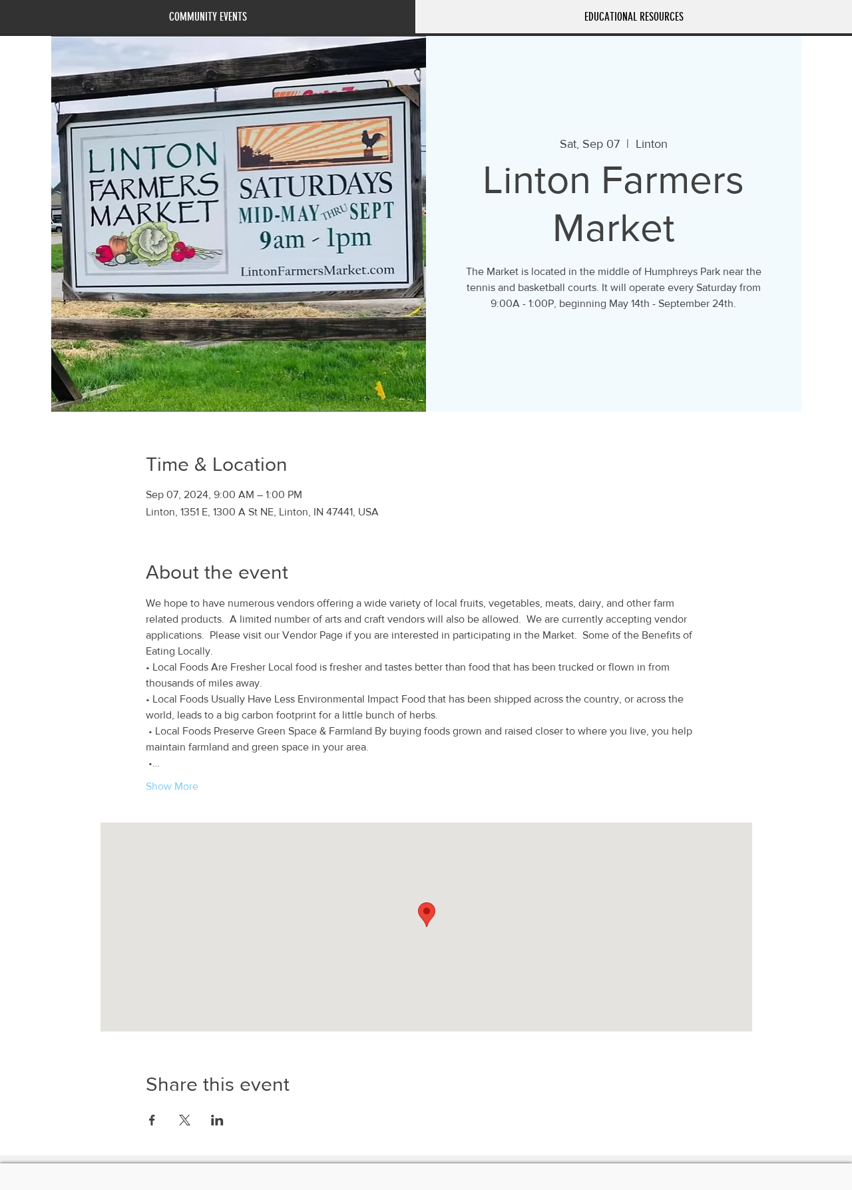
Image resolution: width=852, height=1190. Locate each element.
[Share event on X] (184, 1120)
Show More (172, 786)
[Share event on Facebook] (152, 1120)
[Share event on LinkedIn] (217, 1120)
